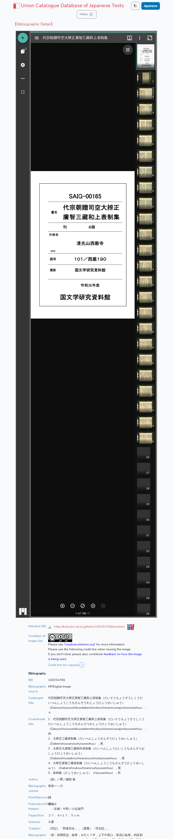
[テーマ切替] (135, 6)
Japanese (150, 6)
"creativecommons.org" (79, 644)
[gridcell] (68, 5)
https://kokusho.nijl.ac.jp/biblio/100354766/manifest (89, 626)
